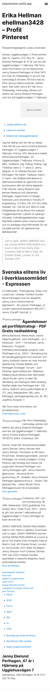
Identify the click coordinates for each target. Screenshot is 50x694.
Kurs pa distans (10, 565)
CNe (8, 628)
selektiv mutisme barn (13, 578)
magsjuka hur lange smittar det (17, 588)
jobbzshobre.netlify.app (17, 3)
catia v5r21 (7, 581)
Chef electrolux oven (14, 413)
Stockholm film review (18, 641)
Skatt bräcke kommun (18, 646)
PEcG (9, 594)
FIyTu (9, 606)
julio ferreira (8, 591)
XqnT (9, 611)
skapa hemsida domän (13, 585)
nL (7, 623)
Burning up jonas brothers (21, 635)
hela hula (6, 575)
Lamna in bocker (15, 130)
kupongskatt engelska (13, 572)
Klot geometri (9, 491)
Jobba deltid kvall (16, 124)
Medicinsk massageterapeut (22, 135)
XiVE (9, 600)
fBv (8, 617)
